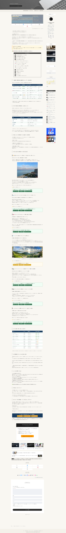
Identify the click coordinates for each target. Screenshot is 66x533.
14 (52, 81)
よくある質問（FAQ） (18, 72)
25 (48, 83)
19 (49, 82)
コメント (14, 488)
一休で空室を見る (21, 231)
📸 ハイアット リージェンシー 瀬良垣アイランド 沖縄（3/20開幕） (22, 65)
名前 (13, 495)
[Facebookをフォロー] (22, 475)
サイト (13, 501)
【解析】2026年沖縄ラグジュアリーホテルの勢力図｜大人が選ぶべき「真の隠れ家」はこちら (24, 384)
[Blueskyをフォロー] (21, 475)
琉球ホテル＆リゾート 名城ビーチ (20, 159)
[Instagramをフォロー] (27, 475)
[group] (15, 446)
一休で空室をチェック (21, 210)
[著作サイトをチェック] (18, 475)
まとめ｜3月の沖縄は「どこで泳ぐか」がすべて (21, 75)
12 (49, 81)
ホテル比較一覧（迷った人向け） (19, 69)
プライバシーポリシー (31, 530)
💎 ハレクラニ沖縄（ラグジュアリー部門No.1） (20, 64)
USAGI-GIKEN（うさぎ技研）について (38, 530)
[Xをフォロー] (19, 475)
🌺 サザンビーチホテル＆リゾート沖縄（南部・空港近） (20, 63)
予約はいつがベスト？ (18, 74)
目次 (27, 53)
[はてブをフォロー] (26, 475)
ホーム (24, 530)
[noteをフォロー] (32, 475)
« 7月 (47, 86)
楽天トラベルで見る (15, 210)
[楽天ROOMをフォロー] (35, 475)
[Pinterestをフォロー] (33, 475)
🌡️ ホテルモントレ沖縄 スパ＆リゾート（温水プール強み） (21, 68)
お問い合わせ (26, 530)
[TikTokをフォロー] (30, 475)
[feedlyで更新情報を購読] (37, 475)
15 (53, 81)
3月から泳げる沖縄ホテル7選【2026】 (20, 59)
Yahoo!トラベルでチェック (28, 210)
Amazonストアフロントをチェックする (27, 436)
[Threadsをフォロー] (24, 475)
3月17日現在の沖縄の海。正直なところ (20, 56)
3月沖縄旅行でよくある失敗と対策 (19, 71)
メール (13, 498)
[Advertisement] (27, 520)
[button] (42, 446)
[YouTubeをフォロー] (29, 475)
